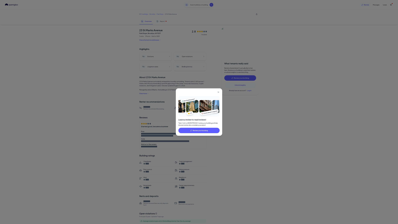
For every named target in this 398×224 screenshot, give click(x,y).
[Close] (218, 92)
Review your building (200, 130)
